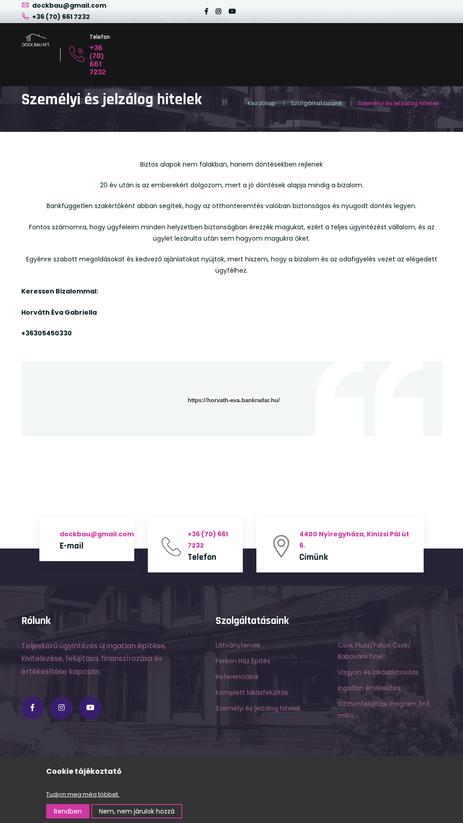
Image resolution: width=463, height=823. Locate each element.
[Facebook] (206, 11)
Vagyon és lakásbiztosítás (378, 672)
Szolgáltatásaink (316, 103)
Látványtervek (238, 645)
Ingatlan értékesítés (369, 688)
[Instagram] (218, 11)
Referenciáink (237, 676)
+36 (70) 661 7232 (60, 16)
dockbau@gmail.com (68, 5)
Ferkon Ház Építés (243, 660)
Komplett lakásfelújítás (252, 692)
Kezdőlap (261, 103)
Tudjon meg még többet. (82, 794)
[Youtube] (232, 11)
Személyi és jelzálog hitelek (258, 708)
